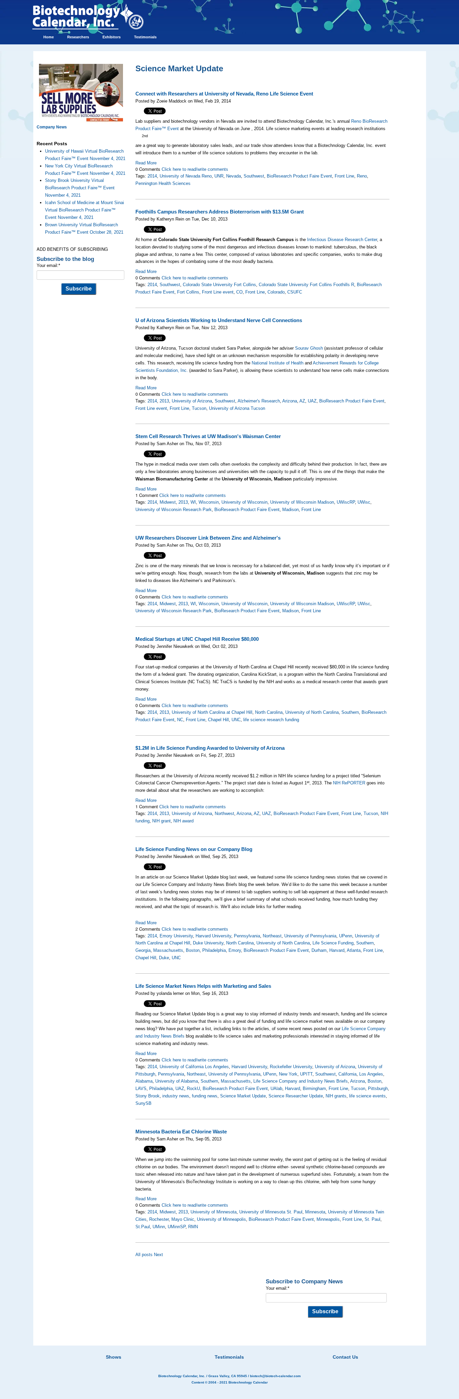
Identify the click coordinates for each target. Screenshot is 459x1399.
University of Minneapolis (221, 1219)
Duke (164, 957)
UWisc (364, 502)
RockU (193, 1088)
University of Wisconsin (244, 502)
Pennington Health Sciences (163, 183)
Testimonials (229, 1357)
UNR (218, 176)
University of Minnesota (214, 1211)
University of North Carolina (312, 712)
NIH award (183, 820)
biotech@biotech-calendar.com (275, 1376)
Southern (350, 712)
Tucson (199, 408)
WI (193, 502)
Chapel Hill (218, 719)
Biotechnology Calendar (248, 1382)
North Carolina (269, 712)
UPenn (345, 935)
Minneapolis (328, 1219)
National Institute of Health (277, 362)
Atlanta (354, 950)
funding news (204, 1095)
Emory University (176, 935)
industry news (175, 1095)
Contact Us (345, 1357)
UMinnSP (176, 1226)
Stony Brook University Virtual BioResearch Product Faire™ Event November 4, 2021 (80, 188)
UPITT (306, 1074)
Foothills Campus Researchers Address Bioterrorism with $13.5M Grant (219, 212)
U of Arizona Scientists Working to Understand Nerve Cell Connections (218, 320)
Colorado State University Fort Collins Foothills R (306, 284)
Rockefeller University (291, 1066)
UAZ (312, 400)
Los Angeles (371, 1074)
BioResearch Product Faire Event (299, 176)
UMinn (159, 1226)
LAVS (141, 1088)
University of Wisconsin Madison (302, 502)
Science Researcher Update (295, 1095)
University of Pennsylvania (310, 935)
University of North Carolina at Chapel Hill (212, 712)
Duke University (208, 942)
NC (180, 719)
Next (158, 1254)
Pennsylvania (247, 935)
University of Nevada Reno (186, 176)
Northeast (272, 935)
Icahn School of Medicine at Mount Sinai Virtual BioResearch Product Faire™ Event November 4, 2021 (84, 210)
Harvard (336, 950)
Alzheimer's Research (259, 400)
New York (288, 1074)
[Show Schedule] (194, 1348)
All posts (144, 1254)
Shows (113, 1357)
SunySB (143, 1103)
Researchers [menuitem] (78, 37)
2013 (164, 400)
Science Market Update (243, 1095)
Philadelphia (214, 950)
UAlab (276, 1088)
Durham (319, 950)
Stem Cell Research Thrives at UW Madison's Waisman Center (208, 436)
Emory (234, 950)
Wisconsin (209, 502)
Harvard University (213, 935)
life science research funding (271, 719)
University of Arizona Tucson (237, 408)
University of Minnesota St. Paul (270, 1211)
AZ (302, 400)
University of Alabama (176, 1081)
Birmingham (314, 1088)
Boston (193, 950)
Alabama (144, 1081)
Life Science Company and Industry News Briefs (300, 1081)
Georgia (143, 950)
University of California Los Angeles (194, 1066)
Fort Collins (188, 292)
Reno (362, 176)
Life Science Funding (332, 942)
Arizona (289, 400)
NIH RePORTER (349, 782)
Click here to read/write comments (195, 169)
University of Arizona (192, 400)
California (347, 1074)
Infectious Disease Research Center (342, 239)
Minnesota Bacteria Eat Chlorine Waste (181, 1131)
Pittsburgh (378, 1088)
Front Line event (218, 292)
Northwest (224, 813)
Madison (290, 509)
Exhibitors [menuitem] (111, 37)
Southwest (254, 176)
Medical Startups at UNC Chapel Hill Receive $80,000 (197, 639)
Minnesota (315, 1211)
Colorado (276, 292)
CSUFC (294, 292)
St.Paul (142, 1226)
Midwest (168, 502)
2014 (152, 176)
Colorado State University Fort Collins (219, 284)
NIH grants (336, 1095)
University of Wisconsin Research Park (173, 509)
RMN (193, 1226)
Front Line (344, 176)
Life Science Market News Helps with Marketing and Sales (203, 986)
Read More (146, 162)
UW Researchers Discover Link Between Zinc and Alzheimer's (208, 538)
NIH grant (161, 820)
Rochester (159, 1219)
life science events (367, 1095)
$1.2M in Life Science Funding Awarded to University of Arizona (210, 748)
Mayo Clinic (182, 1219)
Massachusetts (168, 950)
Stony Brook (147, 1095)
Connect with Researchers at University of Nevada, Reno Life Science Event (224, 93)
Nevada (233, 176)
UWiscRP (346, 502)
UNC (236, 719)
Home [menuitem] (48, 37)
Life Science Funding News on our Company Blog (193, 849)
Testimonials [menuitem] (145, 37)
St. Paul (372, 1219)
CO (239, 292)
